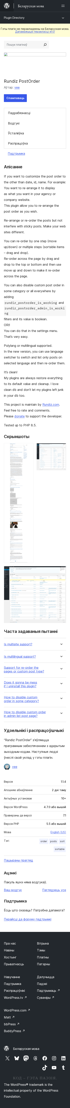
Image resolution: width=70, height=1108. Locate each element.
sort (62, 841)
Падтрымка (16, 153)
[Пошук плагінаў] (45, 45)
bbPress (12, 1024)
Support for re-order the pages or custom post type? (24, 669)
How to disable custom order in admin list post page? (25, 714)
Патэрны (43, 964)
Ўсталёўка (16, 133)
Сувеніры (45, 998)
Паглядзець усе (54, 890)
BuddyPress (14, 1031)
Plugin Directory (14, 17)
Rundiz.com (50, 404)
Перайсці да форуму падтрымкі (27, 919)
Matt (9, 1017)
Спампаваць (15, 98)
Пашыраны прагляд (18, 860)
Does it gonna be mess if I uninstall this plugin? (20, 684)
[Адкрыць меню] (64, 6)
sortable (60, 849)
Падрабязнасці (19, 113)
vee (17, 87)
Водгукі (13, 123)
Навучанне (12, 977)
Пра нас (10, 943)
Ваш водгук (13, 890)
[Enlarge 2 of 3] (61, 448)
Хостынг (10, 957)
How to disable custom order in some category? (21, 699)
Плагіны (43, 957)
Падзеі (42, 984)
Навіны (9, 950)
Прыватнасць (14, 964)
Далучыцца (45, 977)
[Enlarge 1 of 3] (28, 448)
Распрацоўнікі (14, 991)
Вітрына (43, 943)
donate (19, 416)
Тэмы (41, 950)
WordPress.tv (15, 998)
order (43, 841)
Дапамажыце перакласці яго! (35, 31)
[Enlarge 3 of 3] (61, 571)
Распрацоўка (18, 143)
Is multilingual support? (20, 656)
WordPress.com (17, 1010)
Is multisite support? (18, 644)
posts (53, 841)
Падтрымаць (48, 991)
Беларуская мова (26, 1049)
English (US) (58, 832)
